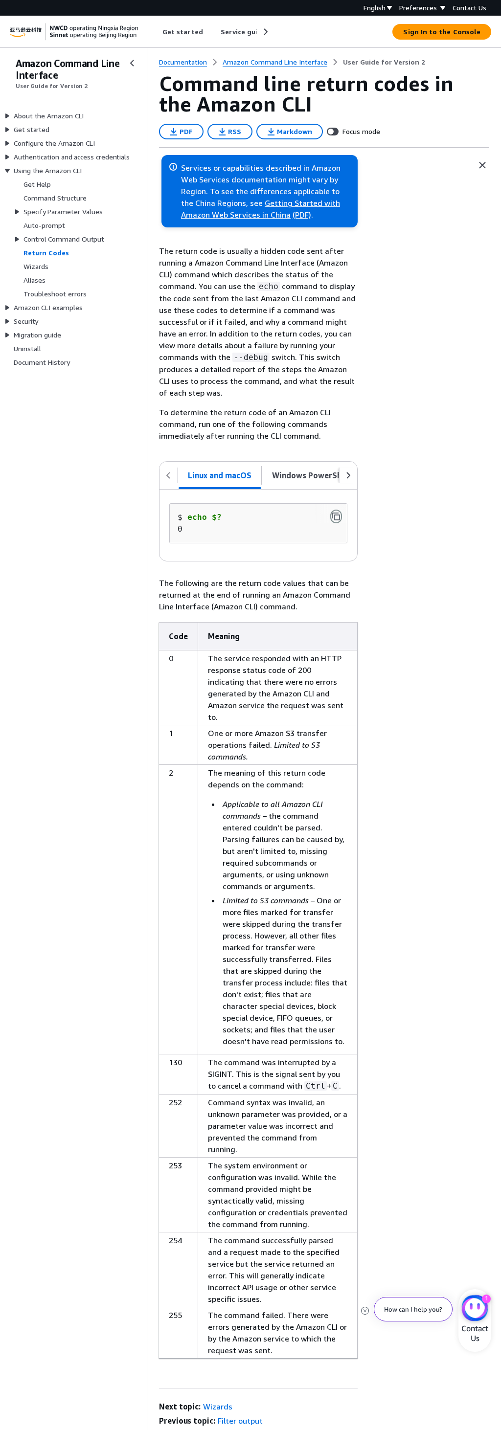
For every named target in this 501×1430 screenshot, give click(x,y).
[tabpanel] (258, 525)
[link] (384, 62)
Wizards (217, 1406)
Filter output (240, 1421)
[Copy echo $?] (336, 516)
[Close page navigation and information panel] (482, 165)
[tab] (220, 475)
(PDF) (302, 215)
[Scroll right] (265, 32)
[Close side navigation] (132, 63)
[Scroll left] (155, 32)
